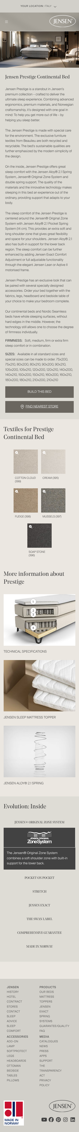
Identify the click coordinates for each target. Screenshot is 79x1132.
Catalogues (48, 1041)
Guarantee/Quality (48, 1026)
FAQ (42, 1031)
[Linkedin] (72, 1119)
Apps (43, 1056)
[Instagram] (65, 1119)
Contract (14, 1002)
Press (44, 1051)
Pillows (13, 1080)
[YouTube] (43, 1119)
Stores (12, 1007)
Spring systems (46, 1019)
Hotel (11, 997)
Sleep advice (12, 1019)
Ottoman (14, 1066)
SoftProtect (15, 1051)
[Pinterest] (58, 1119)
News (44, 1046)
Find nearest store (42, 406)
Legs (10, 1056)
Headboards (15, 1061)
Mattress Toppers (47, 999)
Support (46, 1061)
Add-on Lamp (12, 1044)
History (13, 992)
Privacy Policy (45, 1083)
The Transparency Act (48, 1071)
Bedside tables (13, 1073)
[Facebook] (51, 1119)
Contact (13, 1012)
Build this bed (39, 392)
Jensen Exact (45, 1009)
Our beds (47, 992)
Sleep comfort (14, 1029)
